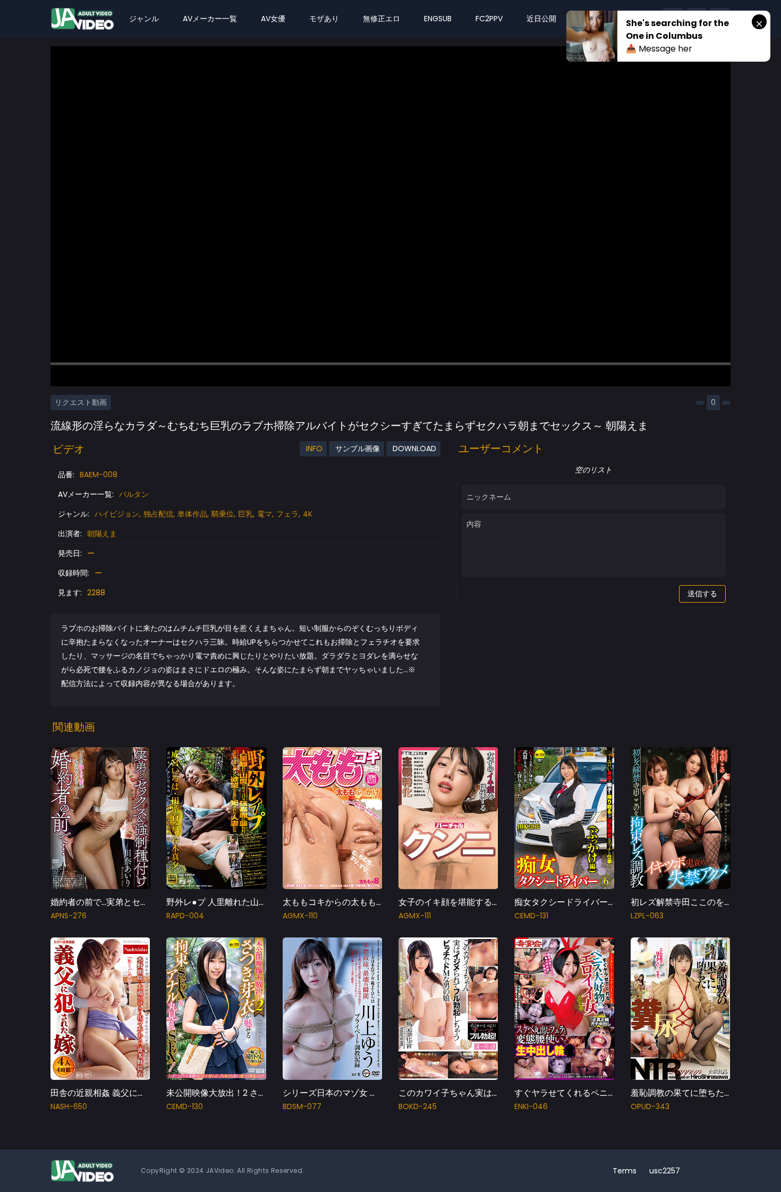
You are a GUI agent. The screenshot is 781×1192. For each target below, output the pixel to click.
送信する (702, 593)
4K (307, 514)
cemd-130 (184, 1106)
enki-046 (531, 1106)
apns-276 (68, 915)
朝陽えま (102, 533)
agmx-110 (300, 915)
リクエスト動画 (81, 402)
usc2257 (664, 1170)
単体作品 (192, 514)
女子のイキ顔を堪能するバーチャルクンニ (479, 902)
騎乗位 (222, 514)
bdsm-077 (302, 1106)
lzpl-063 (647, 915)
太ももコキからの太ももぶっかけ (346, 902)
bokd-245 (417, 1106)
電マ (264, 514)
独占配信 (158, 514)
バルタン (134, 494)
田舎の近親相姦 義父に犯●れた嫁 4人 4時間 (134, 1093)
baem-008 (98, 474)
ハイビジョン (117, 514)
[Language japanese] (703, 1170)
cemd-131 (531, 915)
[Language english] (720, 1170)
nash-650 (68, 1106)
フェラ (287, 514)
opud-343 (650, 1106)
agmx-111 (414, 915)
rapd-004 (185, 915)
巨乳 (245, 514)
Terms (624, 1170)
